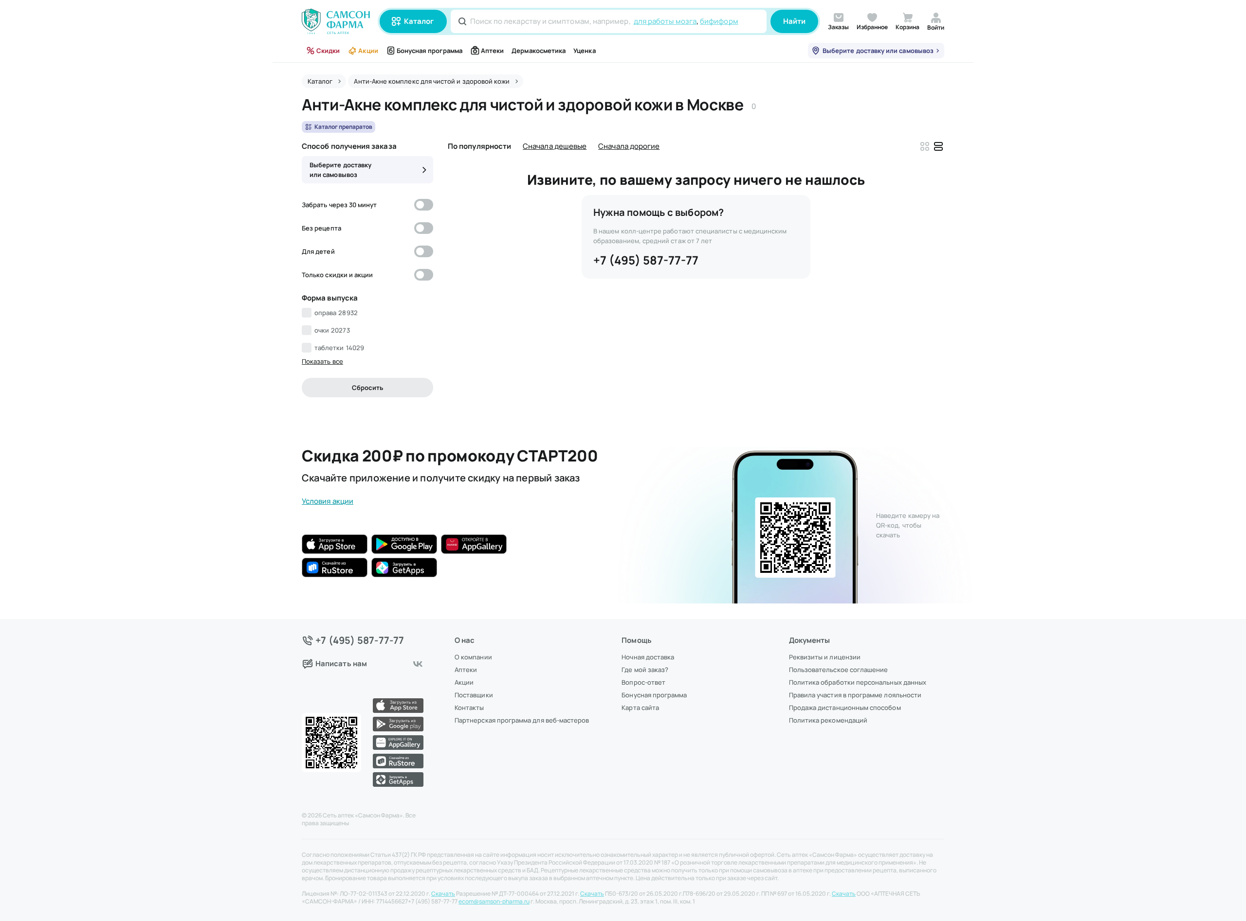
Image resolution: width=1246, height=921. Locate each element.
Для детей (318, 251)
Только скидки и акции (337, 274)
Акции (368, 50)
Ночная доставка (648, 657)
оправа (336, 312)
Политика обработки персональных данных (857, 682)
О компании (473, 657)
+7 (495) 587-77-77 (645, 260)
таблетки (339, 347)
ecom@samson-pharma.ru (494, 901)
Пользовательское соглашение (838, 669)
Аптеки (492, 50)
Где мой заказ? (645, 669)
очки (332, 330)
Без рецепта (321, 228)
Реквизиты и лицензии (825, 657)
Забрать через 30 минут (339, 204)
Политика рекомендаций (828, 720)
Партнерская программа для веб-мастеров (522, 720)
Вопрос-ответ (643, 682)
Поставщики (474, 695)
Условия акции (327, 501)
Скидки (328, 50)
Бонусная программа (429, 50)
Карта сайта (640, 707)
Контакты (469, 707)
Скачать (443, 894)
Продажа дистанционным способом (845, 707)
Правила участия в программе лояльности (855, 695)
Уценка (584, 50)
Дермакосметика (539, 50)
